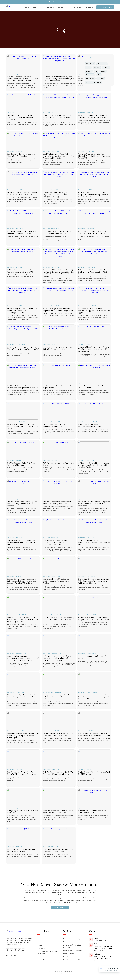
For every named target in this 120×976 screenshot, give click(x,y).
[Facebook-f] (15, 950)
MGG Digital (63, 974)
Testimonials (76, 7)
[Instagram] (19, 950)
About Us (36, 7)
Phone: (96, 938)
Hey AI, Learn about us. (12, 955)
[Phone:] (91, 939)
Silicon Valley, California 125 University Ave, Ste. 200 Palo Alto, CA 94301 (103, 948)
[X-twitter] (7, 950)
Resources (61, 7)
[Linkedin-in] (11, 950)
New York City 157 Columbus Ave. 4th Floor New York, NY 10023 (103, 958)
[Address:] (91, 945)
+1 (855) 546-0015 (100, 941)
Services (48, 7)
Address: (97, 944)
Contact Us (89, 7)
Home (26, 7)
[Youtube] (23, 950)
